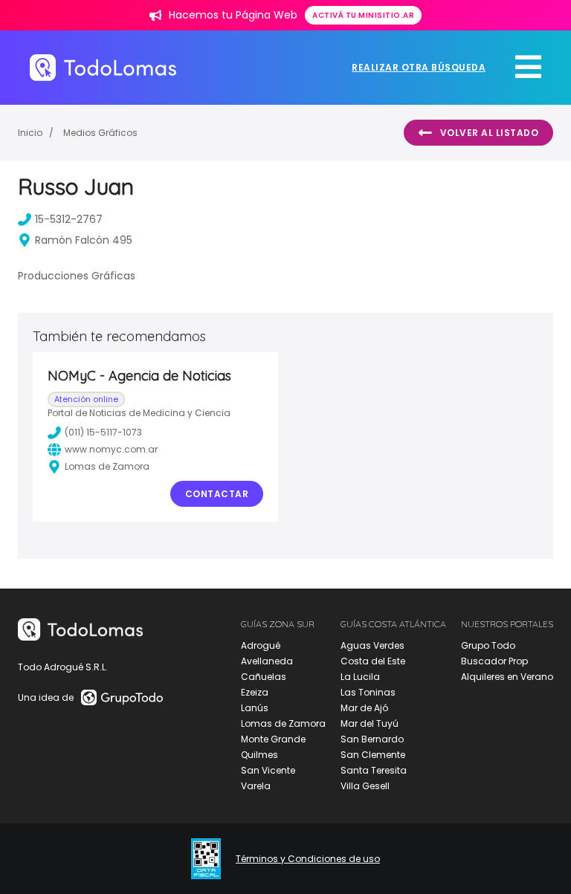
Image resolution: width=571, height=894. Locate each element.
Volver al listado (489, 132)
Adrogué (260, 645)
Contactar (217, 494)
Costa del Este (373, 661)
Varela (256, 786)
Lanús (254, 708)
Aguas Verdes (372, 645)
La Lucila (360, 676)
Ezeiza (254, 692)
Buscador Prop (494, 661)
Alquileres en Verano (507, 676)
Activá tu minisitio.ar (363, 15)
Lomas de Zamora (283, 723)
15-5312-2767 (69, 219)
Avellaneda (267, 661)
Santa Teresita (374, 770)
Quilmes (259, 754)
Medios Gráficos (100, 132)
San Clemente (373, 754)
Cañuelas (263, 676)
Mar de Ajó (364, 708)
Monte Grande (273, 739)
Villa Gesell (365, 786)
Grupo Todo (488, 645)
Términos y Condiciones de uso (308, 859)
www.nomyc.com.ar (111, 449)
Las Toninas (368, 692)
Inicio (30, 132)
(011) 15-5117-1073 (103, 432)
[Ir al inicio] (103, 67)
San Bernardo (372, 739)
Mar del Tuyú (370, 723)
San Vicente (268, 770)
